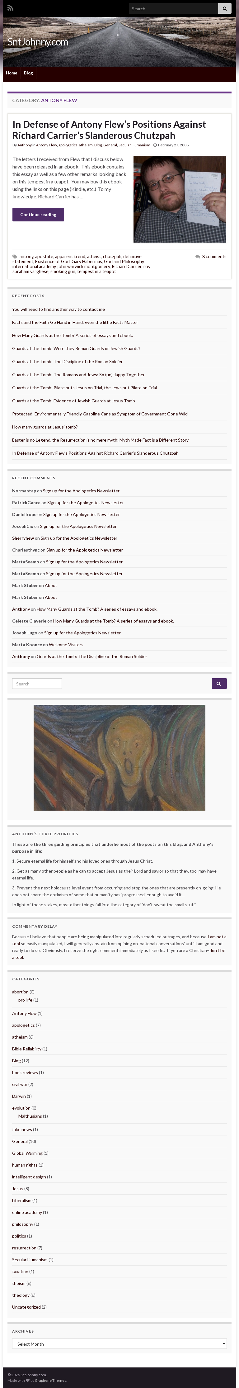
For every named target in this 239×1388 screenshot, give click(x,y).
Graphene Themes (50, 1380)
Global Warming (27, 1153)
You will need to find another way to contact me (58, 309)
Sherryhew (23, 538)
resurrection (24, 1247)
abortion (20, 991)
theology (21, 1295)
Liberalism (21, 1200)
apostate (44, 256)
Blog (28, 72)
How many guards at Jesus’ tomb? (45, 426)
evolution (21, 1108)
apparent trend (70, 256)
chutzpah (112, 256)
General (110, 145)
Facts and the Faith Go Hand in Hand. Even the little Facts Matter (75, 322)
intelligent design (29, 1176)
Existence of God (52, 261)
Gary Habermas (87, 261)
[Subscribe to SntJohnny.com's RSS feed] (10, 6)
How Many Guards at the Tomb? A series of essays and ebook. (72, 335)
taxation (20, 1271)
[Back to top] (225, 1374)
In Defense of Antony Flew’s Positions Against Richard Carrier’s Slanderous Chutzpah (109, 129)
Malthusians (30, 1116)
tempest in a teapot (96, 271)
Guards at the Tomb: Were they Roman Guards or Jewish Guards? (76, 348)
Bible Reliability (26, 1048)
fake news (22, 1129)
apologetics (68, 145)
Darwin (19, 1096)
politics (19, 1236)
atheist (94, 256)
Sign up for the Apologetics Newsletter (81, 490)
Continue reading (38, 214)
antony (26, 256)
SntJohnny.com (37, 42)
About (51, 585)
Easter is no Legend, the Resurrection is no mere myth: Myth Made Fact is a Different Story (100, 440)
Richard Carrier (127, 266)
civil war (19, 1084)
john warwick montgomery (84, 266)
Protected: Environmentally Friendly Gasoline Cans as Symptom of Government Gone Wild (100, 413)
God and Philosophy (124, 261)
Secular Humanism (134, 145)
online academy (27, 1212)
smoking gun (62, 271)
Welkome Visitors (66, 644)
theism (19, 1283)
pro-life (25, 999)
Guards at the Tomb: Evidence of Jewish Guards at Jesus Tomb (73, 400)
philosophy (22, 1224)
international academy (34, 266)
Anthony (24, 145)
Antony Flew (46, 145)
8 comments (214, 256)
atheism (86, 145)
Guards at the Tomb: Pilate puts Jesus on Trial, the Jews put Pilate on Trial (84, 387)
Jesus (17, 1188)
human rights (25, 1165)
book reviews (25, 1072)
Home (11, 72)
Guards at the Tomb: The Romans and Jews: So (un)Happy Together (78, 374)
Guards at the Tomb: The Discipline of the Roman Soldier (67, 361)
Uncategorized (26, 1307)
